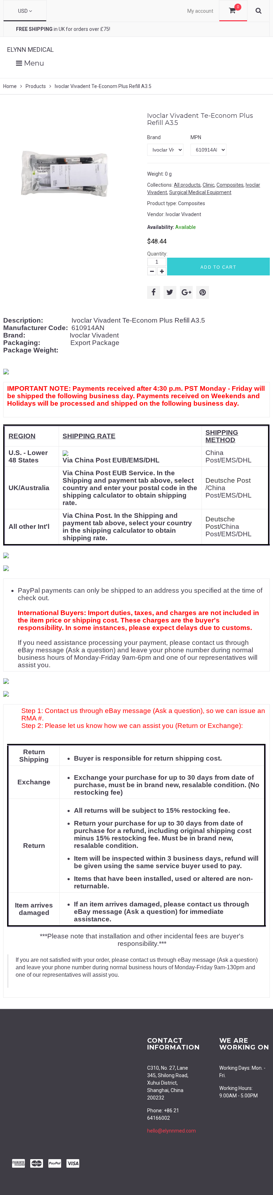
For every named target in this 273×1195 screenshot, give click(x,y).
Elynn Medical (30, 49)
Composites (229, 185)
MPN (196, 137)
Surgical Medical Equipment (200, 192)
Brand (154, 137)
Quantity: (157, 254)
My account (200, 11)
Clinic (208, 185)
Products (36, 86)
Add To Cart (218, 267)
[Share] (153, 292)
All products (187, 185)
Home (10, 86)
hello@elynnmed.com (171, 1131)
